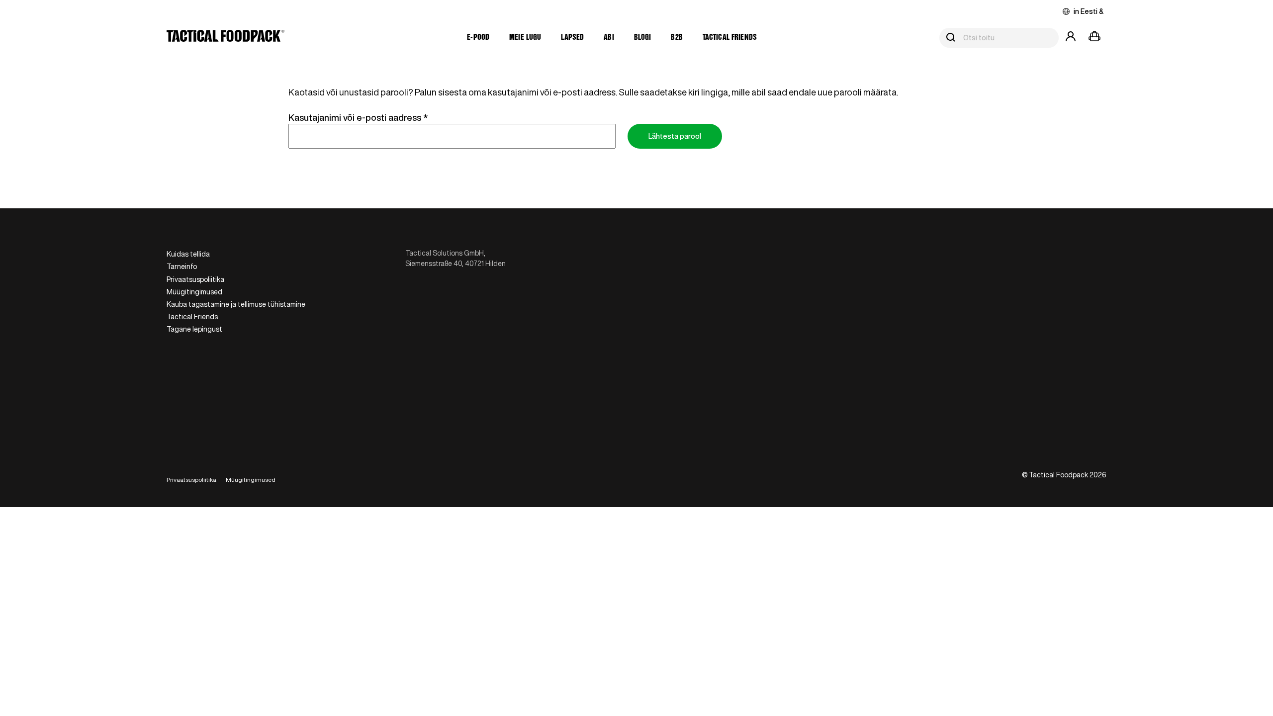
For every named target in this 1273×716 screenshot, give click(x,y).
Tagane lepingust (194, 329)
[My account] (1071, 37)
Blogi (642, 37)
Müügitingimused (194, 291)
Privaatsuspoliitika (195, 279)
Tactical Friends (730, 37)
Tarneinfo (182, 266)
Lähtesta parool (674, 136)
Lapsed (572, 37)
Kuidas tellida (188, 254)
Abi (609, 37)
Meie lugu (525, 37)
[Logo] (225, 38)
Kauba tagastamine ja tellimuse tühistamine (236, 304)
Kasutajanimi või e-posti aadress (373, 117)
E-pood (478, 37)
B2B (676, 37)
